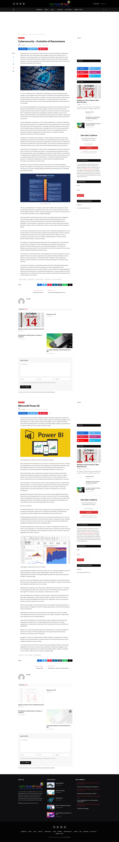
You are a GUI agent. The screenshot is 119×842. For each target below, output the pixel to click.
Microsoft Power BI (38, 292)
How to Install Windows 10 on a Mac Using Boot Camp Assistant (87, 801)
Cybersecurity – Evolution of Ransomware (58, 668)
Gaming (60, 831)
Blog (52, 9)
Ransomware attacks (56, 279)
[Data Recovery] (50, 800)
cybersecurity (31, 279)
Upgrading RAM (59, 783)
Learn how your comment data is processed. (45, 392)
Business (79, 97)
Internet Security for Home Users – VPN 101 (86, 793)
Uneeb (79, 104)
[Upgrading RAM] (50, 785)
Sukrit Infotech (67, 837)
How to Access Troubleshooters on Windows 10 (87, 786)
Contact (60, 9)
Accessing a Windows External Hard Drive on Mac (59, 350)
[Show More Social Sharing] (49, 49)
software (31, 655)
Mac (80, 831)
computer (21, 655)
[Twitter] (13, 60)
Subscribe (96, 3)
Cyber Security (67, 831)
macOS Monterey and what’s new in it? (63, 813)
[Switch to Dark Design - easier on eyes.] (103, 9)
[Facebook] (13, 57)
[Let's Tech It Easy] (59, 4)
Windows (85, 831)
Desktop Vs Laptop (60, 790)
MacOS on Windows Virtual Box (63, 805)
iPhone (76, 831)
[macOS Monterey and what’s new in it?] (50, 814)
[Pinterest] (13, 67)
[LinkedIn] (13, 64)
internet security (39, 279)
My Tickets (68, 9)
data (26, 655)
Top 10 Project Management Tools (56, 292)
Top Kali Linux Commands (82, 808)
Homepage (39, 9)
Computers (21, 402)
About (47, 9)
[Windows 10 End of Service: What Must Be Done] (31, 320)
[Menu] (13, 9)
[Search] (105, 9)
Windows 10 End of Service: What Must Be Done (31, 329)
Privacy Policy (89, 152)
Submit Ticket (78, 9)
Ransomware (48, 279)
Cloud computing (22, 279)
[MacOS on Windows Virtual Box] (50, 807)
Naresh (28, 299)
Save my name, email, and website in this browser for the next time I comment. (39, 382)
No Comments (38, 409)
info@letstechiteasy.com (88, 168)
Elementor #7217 (51, 314)
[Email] (13, 71)
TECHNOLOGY (37, 655)
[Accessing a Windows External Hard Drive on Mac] (59, 340)
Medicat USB (39, 668)
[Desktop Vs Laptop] (50, 792)
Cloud (54, 831)
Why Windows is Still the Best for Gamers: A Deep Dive (30, 336)
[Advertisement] (59, 22)
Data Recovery (59, 798)
